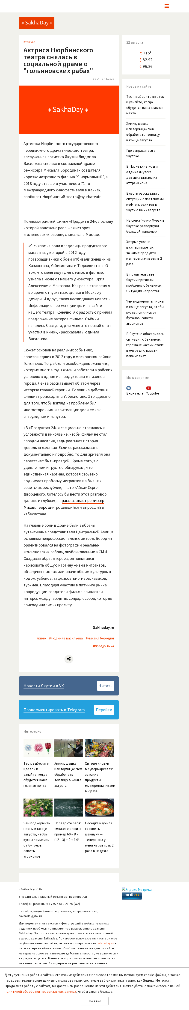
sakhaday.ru (105, 943)
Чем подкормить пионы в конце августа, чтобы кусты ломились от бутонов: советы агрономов (145, 312)
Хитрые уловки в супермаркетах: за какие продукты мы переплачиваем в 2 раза (144, 253)
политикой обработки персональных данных (40, 991)
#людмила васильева (66, 638)
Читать (105, 685)
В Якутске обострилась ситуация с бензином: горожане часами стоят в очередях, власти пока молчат (145, 345)
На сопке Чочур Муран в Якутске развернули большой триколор (145, 226)
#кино (41, 638)
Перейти (104, 709)
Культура (29, 42)
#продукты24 (103, 646)
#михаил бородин (100, 638)
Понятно (94, 1001)
